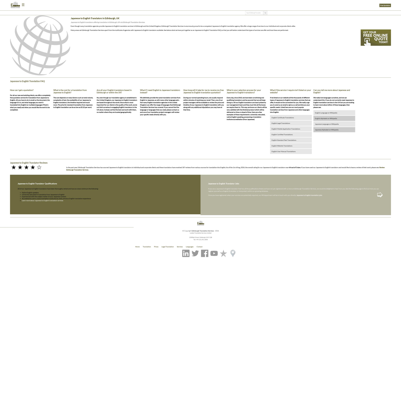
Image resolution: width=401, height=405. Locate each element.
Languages (190, 247)
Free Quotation (385, 5)
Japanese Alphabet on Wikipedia (326, 130)
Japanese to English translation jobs (309, 195)
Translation (147, 247)
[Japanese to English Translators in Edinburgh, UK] (200, 223)
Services (180, 247)
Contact (199, 247)
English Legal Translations (281, 123)
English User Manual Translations (284, 151)
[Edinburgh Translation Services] (15, 5)
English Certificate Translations (283, 118)
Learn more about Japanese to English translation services (42, 200)
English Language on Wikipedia (326, 113)
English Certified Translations (282, 134)
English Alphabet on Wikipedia (326, 118)
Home (137, 247)
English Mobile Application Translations (286, 129)
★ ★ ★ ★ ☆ (26, 167)
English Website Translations (282, 146)
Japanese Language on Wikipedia (327, 124)
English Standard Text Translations (284, 140)
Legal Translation (168, 247)
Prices (156, 247)
